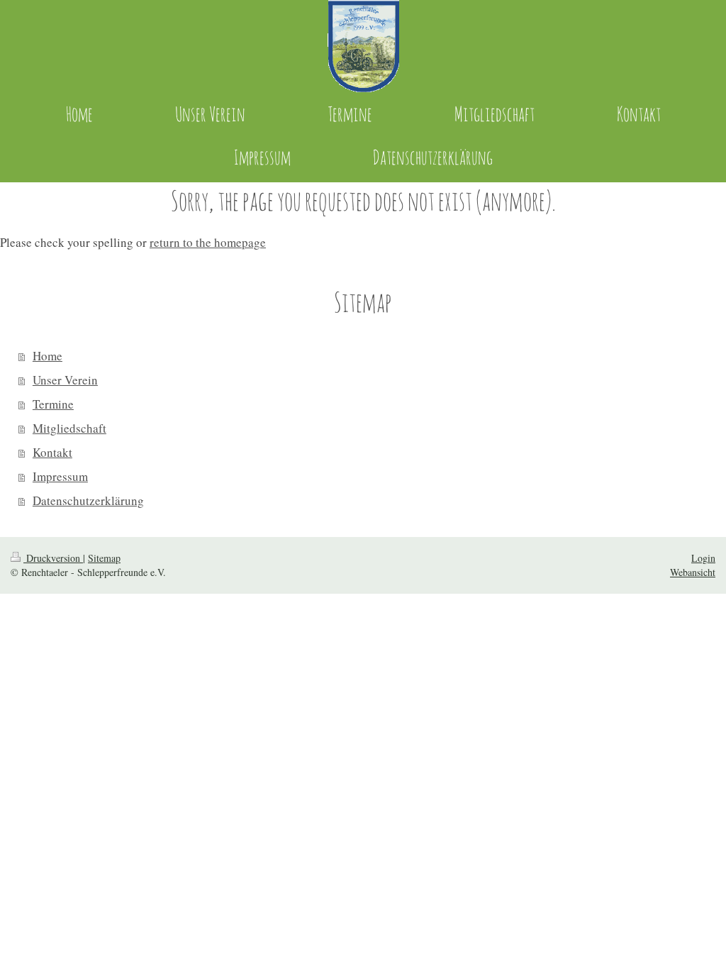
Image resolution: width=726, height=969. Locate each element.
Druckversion (53, 558)
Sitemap (104, 558)
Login (703, 558)
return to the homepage (208, 242)
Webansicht (692, 572)
